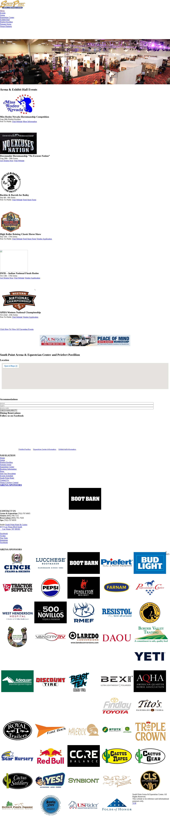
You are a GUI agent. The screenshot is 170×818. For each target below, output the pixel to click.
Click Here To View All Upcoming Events (16, 329)
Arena (2, 15)
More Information (30, 121)
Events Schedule (6, 476)
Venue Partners (6, 26)
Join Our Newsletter (8, 474)
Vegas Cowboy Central (9, 482)
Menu (2, 11)
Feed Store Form (29, 200)
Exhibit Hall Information (67, 449)
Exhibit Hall (5, 20)
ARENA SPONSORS (11, 485)
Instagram (4, 540)
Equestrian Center (7, 17)
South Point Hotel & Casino (16, 525)
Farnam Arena (5, 24)
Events (2, 13)
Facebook (4, 534)
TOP (134, 803)
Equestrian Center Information (44, 449)
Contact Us (4, 480)
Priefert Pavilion (6, 22)
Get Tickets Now (6, 161)
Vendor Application (44, 239)
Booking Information (8, 469)
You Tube (4, 538)
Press (2, 471)
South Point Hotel (7, 478)
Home (2, 458)
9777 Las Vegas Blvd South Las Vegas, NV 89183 (11, 528)
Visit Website (17, 121)
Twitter (3, 536)
